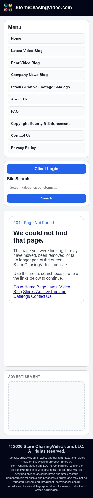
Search (46, 198)
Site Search (18, 179)
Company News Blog (29, 75)
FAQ (15, 111)
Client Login (46, 169)
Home (16, 38)
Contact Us (21, 135)
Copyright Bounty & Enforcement (40, 123)
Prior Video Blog (25, 63)
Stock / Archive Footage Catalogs (40, 87)
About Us (19, 99)
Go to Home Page (29, 287)
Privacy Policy (23, 148)
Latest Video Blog (27, 51)
